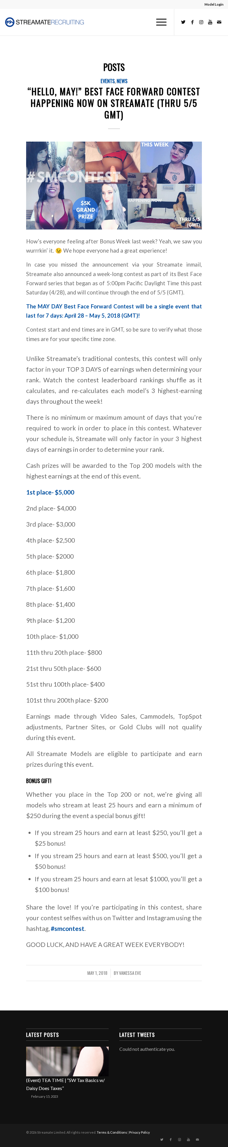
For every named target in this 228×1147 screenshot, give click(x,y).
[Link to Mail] (219, 22)
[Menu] (158, 22)
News (122, 81)
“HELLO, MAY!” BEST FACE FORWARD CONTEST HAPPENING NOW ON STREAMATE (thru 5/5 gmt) (114, 103)
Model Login (214, 4)
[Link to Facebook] (192, 22)
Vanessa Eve (130, 972)
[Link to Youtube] (210, 22)
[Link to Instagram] (201, 22)
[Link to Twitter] (183, 22)
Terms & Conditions (112, 1132)
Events (108, 81)
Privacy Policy (139, 1132)
